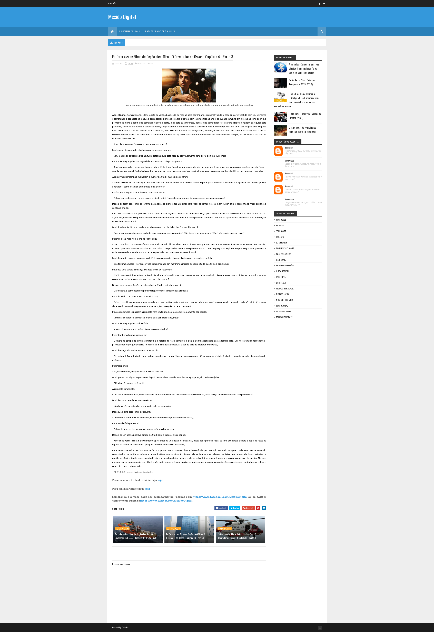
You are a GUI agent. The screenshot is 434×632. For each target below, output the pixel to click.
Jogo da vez (281, 260)
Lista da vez (281, 282)
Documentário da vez (285, 248)
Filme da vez (281, 219)
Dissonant (289, 147)
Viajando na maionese (285, 288)
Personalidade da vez (284, 317)
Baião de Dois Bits (283, 254)
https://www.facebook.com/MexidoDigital (220, 496)
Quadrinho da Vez (283, 311)
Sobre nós (112, 3)
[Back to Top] (320, 628)
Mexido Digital (122, 17)
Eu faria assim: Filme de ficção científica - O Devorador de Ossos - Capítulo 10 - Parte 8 (237, 536)
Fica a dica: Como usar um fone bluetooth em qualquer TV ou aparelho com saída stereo (304, 68)
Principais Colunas (129, 31)
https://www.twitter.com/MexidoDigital (166, 500)
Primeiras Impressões (285, 265)
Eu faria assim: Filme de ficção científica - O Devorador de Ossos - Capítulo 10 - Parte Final (135, 536)
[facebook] (319, 3)
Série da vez (281, 231)
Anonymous (289, 160)
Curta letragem (282, 271)
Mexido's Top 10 (282, 294)
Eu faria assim (145, 63)
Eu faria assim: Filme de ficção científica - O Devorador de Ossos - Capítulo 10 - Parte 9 (185, 536)
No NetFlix (280, 225)
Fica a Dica (280, 236)
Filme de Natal (282, 305)
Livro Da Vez (281, 277)
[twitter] (324, 3)
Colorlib (125, 627)
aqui (160, 480)
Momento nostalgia (284, 300)
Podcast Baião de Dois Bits (160, 31)
